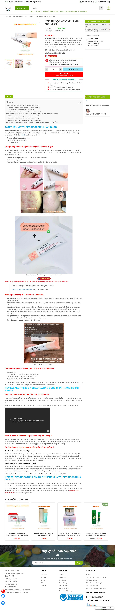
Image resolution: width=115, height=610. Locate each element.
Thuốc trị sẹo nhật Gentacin (22, 290)
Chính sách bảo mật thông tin (94, 583)
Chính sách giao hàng (93, 43)
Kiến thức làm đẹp (82, 11)
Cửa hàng (44, 580)
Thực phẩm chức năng (65, 591)
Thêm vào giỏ (73, 69)
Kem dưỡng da (63, 11)
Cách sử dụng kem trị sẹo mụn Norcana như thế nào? (25, 111)
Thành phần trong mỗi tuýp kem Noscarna (22, 109)
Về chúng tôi (89, 574)
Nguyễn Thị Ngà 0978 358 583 (96, 114)
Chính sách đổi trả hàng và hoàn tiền (96, 577)
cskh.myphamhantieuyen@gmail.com (17, 589)
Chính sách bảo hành (92, 585)
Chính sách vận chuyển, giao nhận (96, 588)
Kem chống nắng (72, 11)
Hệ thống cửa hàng (104, 2)
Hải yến (23, 135)
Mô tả (9, 96)
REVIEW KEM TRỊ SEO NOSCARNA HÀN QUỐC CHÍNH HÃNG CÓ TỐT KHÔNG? (32, 114)
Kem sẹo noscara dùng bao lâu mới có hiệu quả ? (24, 116)
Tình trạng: (48, 28)
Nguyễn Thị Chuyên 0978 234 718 (97, 105)
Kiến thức (43, 583)
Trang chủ (8, 16)
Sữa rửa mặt (46, 11)
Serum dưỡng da (54, 11)
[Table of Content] (79, 102)
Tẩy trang (32, 11)
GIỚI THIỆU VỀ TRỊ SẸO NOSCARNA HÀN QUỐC (22, 105)
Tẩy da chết (38, 11)
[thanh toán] (91, 605)
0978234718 (13, 2)
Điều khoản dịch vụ (91, 580)
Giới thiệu (43, 577)
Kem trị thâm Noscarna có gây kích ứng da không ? (25, 118)
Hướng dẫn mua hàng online (95, 41)
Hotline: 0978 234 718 (93, 39)
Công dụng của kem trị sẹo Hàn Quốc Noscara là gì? (25, 107)
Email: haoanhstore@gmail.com (30, 2)
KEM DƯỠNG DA (24, 16)
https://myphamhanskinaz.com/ (16, 592)
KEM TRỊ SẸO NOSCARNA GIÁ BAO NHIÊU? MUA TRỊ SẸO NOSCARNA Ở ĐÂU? (32, 122)
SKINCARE (15, 16)
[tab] (9, 96)
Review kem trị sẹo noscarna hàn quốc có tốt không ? (25, 120)
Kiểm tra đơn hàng (88, 2)
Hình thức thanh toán (93, 45)
